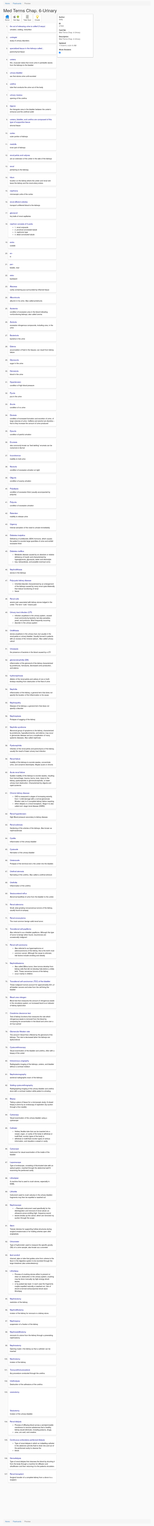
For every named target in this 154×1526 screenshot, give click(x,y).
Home (7, 3)
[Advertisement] (76, 81)
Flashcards (17, 3)
